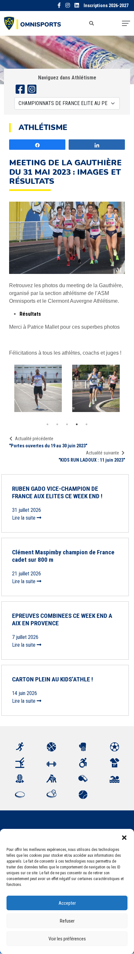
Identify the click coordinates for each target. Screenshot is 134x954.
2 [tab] (57, 424)
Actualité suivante (102, 452)
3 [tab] (67, 424)
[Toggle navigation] (126, 23)
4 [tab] (77, 424)
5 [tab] (86, 424)
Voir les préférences (67, 939)
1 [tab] (47, 424)
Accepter (67, 903)
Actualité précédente (34, 438)
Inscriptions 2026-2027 (106, 5)
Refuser (67, 921)
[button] (124, 837)
